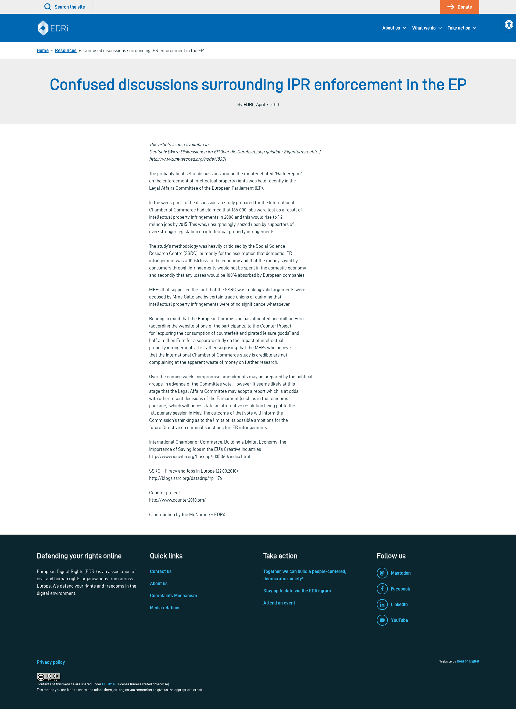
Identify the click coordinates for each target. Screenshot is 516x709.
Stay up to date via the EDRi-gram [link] (297, 590)
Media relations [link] (165, 607)
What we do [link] (424, 27)
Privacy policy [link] (51, 662)
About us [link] (391, 27)
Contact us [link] (161, 571)
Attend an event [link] (279, 602)
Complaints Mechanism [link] (173, 595)
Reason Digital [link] (468, 661)
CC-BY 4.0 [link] (109, 684)
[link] (509, 24)
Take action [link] (459, 27)
